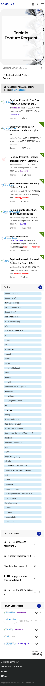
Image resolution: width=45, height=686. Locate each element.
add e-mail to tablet (12, 368)
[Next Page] (40, 287)
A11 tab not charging (12, 321)
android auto (9, 396)
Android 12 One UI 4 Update (15, 387)
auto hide (8, 410)
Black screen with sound (14, 429)
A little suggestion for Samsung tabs (16, 578)
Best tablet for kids (12, 419)
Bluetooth (8, 438)
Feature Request (19, 236)
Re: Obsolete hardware (16, 556)
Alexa (7, 373)
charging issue (10, 498)
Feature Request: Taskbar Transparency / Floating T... (24, 159)
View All (22, 533)
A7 (6, 335)
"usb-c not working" (12, 317)
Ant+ (6, 405)
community (9, 522)
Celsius (7, 480)
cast (6, 475)
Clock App (8, 512)
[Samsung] (7, 4)
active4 (7, 363)
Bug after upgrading (12, 456)
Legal (4, 676)
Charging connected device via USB (18, 494)
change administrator (13, 489)
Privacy (4, 671)
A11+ (6, 326)
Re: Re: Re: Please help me (18, 590)
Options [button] (37, 68)
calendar (8, 461)
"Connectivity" (10, 298)
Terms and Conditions (11, 667)
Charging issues (11, 503)
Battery (7, 415)
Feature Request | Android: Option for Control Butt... (24, 261)
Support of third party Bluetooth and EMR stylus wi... (24, 130)
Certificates (9, 484)
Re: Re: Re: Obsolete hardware (15, 543)
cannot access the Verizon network (18, 470)
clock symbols (10, 517)
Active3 (7, 359)
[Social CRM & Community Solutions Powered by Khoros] (36, 653)
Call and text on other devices (16, 466)
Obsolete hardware (14, 566)
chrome (7, 508)
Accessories (9, 349)
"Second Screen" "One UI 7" (15, 308)
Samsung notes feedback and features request (23, 211)
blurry (7, 452)
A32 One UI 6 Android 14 (14, 331)
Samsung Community (12, 68)
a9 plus (7, 340)
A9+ (6, 345)
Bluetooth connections (13, 443)
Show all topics (19, 90)
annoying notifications (13, 401)
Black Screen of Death (13, 424)
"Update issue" (10, 312)
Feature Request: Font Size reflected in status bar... (25, 102)
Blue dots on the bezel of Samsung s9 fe (20, 433)
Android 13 (9, 391)
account (8, 354)
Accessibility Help (10, 662)
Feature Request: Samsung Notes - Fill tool (25, 185)
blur (6, 447)
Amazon (8, 377)
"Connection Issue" (12, 294)
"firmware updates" (12, 303)
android (8, 382)
